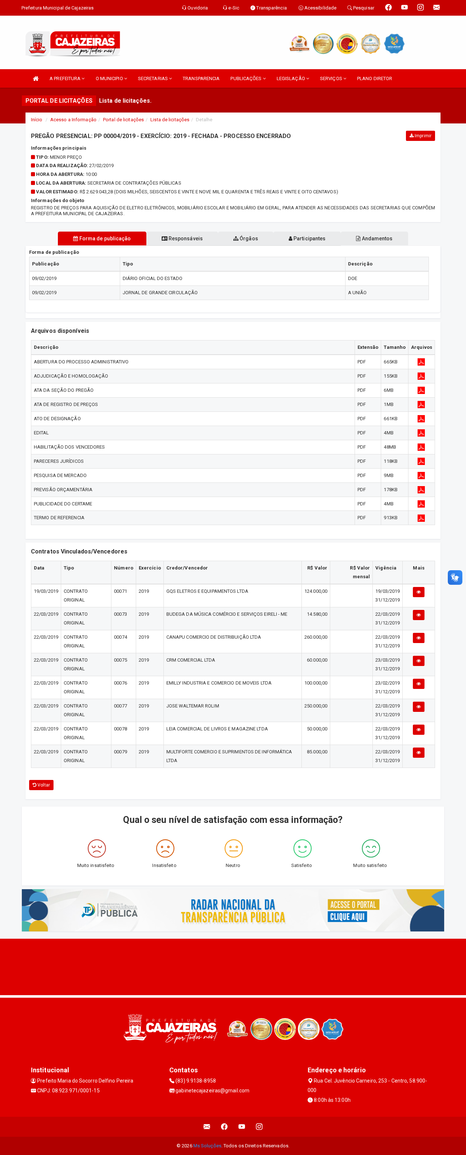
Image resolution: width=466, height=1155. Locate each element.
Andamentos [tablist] (376, 238)
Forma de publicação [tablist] (104, 238)
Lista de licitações (169, 119)
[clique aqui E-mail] (207, 1126)
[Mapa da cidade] (233, 966)
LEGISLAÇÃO (291, 78)
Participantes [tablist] (308, 238)
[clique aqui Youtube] (242, 1126)
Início (37, 119)
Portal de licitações (123, 119)
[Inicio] (35, 78)
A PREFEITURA (66, 78)
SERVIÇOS (331, 78)
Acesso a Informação (73, 119)
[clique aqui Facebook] (224, 1126)
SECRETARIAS (153, 78)
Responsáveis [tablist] (185, 238)
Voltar (43, 785)
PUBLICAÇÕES (246, 78)
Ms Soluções (207, 1145)
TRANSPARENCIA (201, 78)
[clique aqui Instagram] (259, 1126)
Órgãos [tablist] (248, 238)
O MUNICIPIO (110, 78)
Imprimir (422, 135)
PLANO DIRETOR (374, 78)
